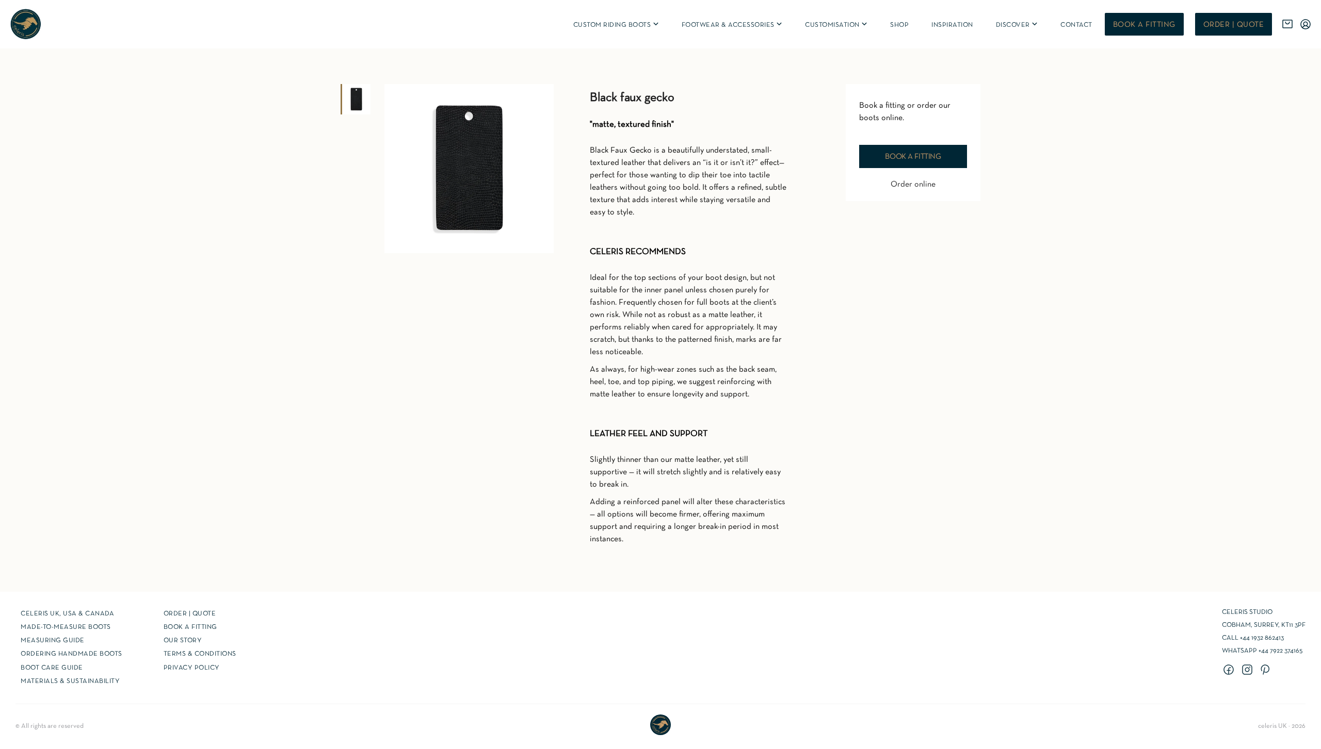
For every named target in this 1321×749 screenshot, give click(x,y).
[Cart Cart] (1287, 24)
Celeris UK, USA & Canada (67, 614)
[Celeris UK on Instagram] (1249, 670)
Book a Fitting (190, 627)
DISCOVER (1017, 25)
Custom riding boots (616, 25)
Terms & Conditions (200, 654)
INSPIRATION (952, 25)
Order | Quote (1233, 24)
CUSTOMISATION (836, 25)
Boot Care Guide (52, 668)
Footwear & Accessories (733, 25)
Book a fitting (1144, 24)
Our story (183, 641)
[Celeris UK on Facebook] (1230, 670)
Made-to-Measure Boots (66, 627)
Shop (899, 25)
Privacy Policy (192, 668)
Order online (913, 184)
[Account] (1305, 24)
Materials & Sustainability (70, 681)
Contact (1076, 25)
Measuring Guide (53, 641)
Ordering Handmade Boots (71, 654)
